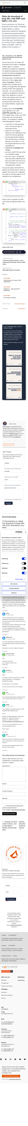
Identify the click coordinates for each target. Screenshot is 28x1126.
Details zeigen (19, 579)
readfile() (18, 148)
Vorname (7, 463)
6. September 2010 (11, 736)
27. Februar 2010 (10, 694)
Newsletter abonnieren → (19, 303)
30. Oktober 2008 (10, 639)
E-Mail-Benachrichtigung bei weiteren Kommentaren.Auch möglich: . (13, 808)
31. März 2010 (9, 706)
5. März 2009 (9, 672)
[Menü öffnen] (25, 3)
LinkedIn (11, 435)
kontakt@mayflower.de (15, 1079)
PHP (25, 10)
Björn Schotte (8, 7)
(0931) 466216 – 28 (8, 1037)
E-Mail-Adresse (7, 791)
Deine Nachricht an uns (10, 487)
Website (4, 798)
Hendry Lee (9, 637)
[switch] (24, 563)
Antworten (4, 610)
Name (4, 783)
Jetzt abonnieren (11, 899)
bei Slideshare (16, 437)
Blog (3, 55)
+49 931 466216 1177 (8, 1035)
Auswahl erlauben (14, 588)
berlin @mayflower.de (6, 1023)
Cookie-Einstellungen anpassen (11, 1076)
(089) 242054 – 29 (8, 1050)
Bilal (7, 734)
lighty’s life (18, 80)
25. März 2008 (10, 615)
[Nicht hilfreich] (20, 252)
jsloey (7, 613)
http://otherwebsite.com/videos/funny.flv (12, 721)
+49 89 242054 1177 (8, 1049)
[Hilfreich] (17, 252)
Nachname (7, 471)
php (12, 444)
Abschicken (8, 503)
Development (9, 55)
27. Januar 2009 (10, 655)
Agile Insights (21, 980)
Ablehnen (14, 592)
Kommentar (6, 766)
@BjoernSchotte (14, 433)
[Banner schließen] (25, 532)
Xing (4, 435)
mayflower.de (4, 1009)
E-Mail (6, 479)
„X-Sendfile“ (10, 82)
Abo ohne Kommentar (18, 810)
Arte (7, 692)
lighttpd (22, 64)
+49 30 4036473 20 (8, 1022)
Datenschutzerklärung (16, 925)
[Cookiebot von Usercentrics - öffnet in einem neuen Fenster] (16, 532)
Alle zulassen (14, 583)
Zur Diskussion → (21, 308)
